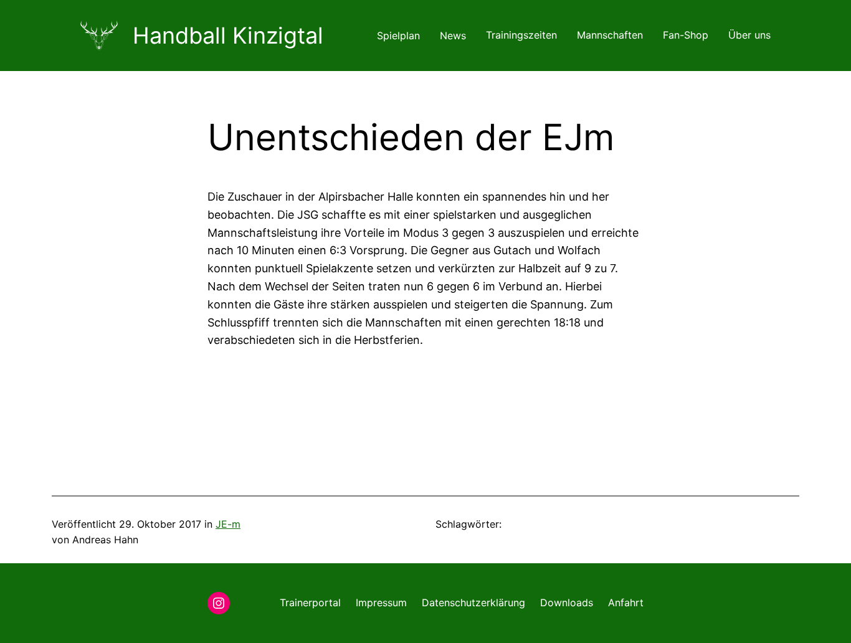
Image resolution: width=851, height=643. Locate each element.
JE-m (228, 524)
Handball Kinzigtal (228, 35)
